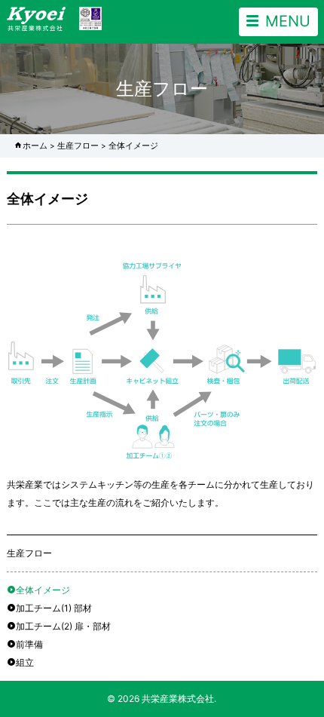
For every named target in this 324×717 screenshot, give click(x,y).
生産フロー (78, 146)
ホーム (35, 146)
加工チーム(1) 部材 (54, 608)
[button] (278, 22)
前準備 (29, 644)
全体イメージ (43, 590)
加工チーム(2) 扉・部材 (63, 626)
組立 (25, 662)
